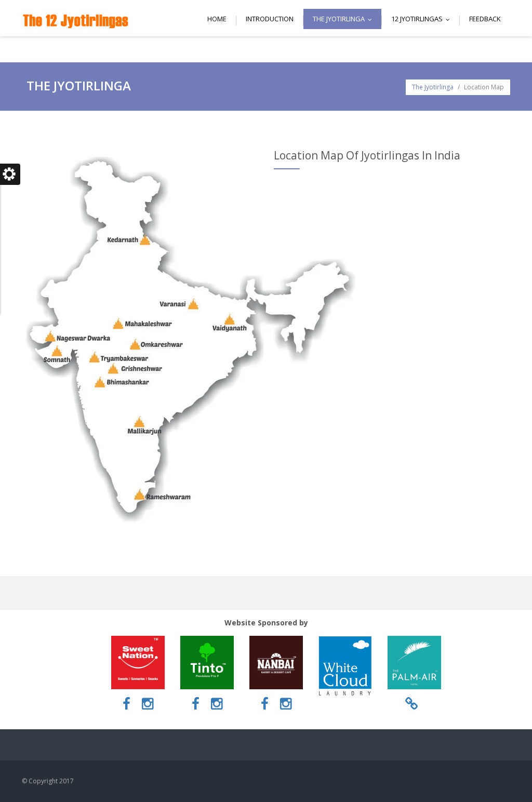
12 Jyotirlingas (423, 18)
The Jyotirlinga (345, 18)
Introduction (270, 18)
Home (217, 18)
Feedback (485, 18)
